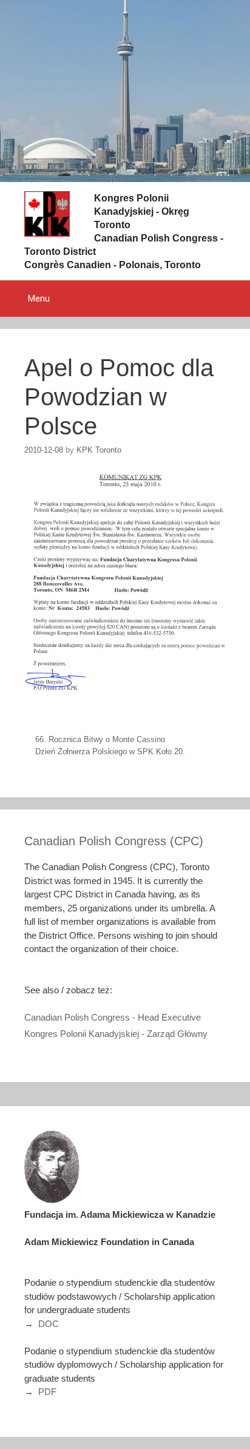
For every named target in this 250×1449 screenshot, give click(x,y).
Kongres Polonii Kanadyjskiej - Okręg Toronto (141, 211)
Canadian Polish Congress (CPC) (113, 841)
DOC (48, 1324)
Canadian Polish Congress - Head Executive (112, 1017)
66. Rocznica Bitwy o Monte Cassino (100, 739)
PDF (47, 1392)
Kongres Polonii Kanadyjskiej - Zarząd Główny (116, 1033)
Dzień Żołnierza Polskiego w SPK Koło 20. (110, 751)
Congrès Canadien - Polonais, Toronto (112, 265)
